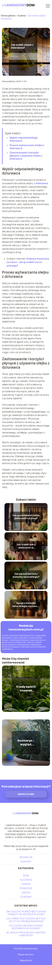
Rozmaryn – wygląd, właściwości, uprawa (26, 742)
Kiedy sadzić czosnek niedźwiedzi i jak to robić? (26, 688)
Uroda (26, 892)
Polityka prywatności (26, 948)
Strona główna (8, 15)
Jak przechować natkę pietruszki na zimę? (26, 517)
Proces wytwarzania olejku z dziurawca (27, 147)
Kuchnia (22, 15)
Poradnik (26, 888)
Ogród (26, 884)
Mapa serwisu (26, 954)
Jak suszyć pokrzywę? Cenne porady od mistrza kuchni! (26, 913)
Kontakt (26, 861)
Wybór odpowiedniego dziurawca (24, 139)
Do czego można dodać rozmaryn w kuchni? (26, 927)
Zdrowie (26, 896)
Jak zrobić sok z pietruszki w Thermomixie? (26, 546)
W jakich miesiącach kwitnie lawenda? (26, 934)
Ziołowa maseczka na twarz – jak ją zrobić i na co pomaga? (28, 262)
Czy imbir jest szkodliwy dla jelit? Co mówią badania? (26, 920)
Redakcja (26, 857)
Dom (26, 875)
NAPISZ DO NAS (26, 794)
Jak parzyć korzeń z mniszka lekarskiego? (26, 576)
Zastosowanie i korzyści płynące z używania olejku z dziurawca (26, 155)
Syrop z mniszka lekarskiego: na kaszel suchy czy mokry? (26, 605)
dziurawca (41, 183)
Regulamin (26, 960)
